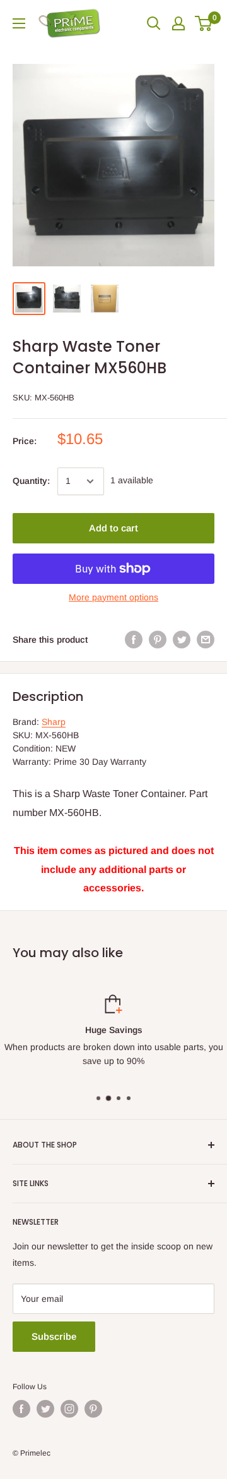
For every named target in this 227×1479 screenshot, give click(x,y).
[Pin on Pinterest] (157, 639)
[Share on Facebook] (134, 639)
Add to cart (113, 528)
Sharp (54, 722)
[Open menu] (19, 23)
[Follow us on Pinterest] (93, 1409)
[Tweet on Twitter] (181, 639)
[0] (204, 23)
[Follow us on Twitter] (45, 1409)
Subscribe (54, 1336)
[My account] (178, 23)
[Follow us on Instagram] (69, 1409)
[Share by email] (205, 639)
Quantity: (31, 481)
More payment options (113, 597)
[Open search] (154, 23)
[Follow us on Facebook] (21, 1409)
